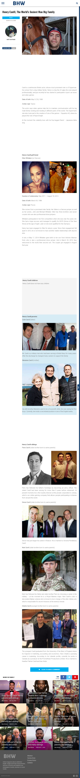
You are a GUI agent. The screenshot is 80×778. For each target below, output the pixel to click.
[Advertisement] (49, 70)
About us (29, 755)
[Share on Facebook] (63, 677)
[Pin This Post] (75, 677)
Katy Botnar (11, 39)
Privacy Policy (31, 760)
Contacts (30, 762)
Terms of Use (31, 758)
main (14, 48)
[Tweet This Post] (69, 677)
